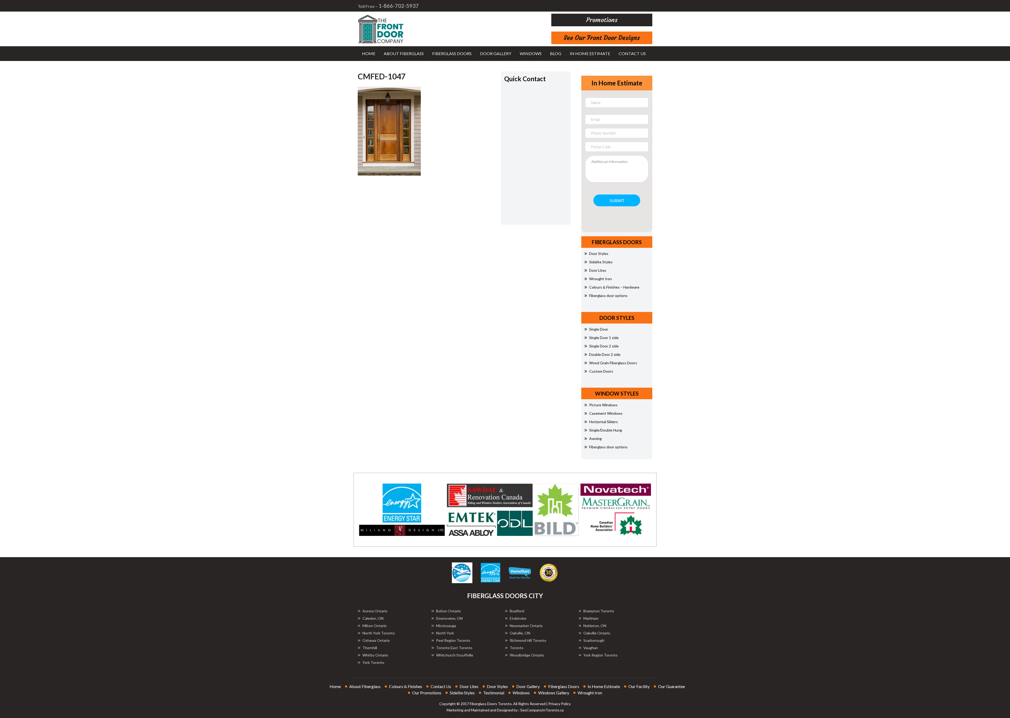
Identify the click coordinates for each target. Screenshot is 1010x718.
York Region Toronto (600, 655)
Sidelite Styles (601, 262)
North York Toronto (378, 633)
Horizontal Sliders (603, 421)
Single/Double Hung (605, 430)
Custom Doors (601, 371)
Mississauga (446, 625)
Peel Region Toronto (453, 640)
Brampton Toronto (598, 611)
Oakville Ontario (596, 633)
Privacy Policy (559, 703)
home (368, 53)
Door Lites (597, 270)
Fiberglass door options (608, 295)
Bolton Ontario (448, 611)
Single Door (598, 329)
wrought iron (590, 692)
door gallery (495, 53)
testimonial (493, 692)
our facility (639, 686)
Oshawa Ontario (376, 640)
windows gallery (553, 692)
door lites (468, 686)
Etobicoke (518, 618)
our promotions (426, 692)
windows (531, 53)
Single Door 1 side (604, 337)
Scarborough (593, 640)
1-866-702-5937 (398, 6)
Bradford (517, 611)
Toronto (516, 647)
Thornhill (369, 647)
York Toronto (373, 662)
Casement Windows (606, 413)
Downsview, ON (449, 618)
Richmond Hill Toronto (528, 640)
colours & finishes (405, 686)
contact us (632, 53)
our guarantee (671, 686)
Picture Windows (603, 405)
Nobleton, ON (594, 625)
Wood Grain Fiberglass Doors (613, 363)
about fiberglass (404, 53)
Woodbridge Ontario (527, 655)
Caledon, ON (372, 618)
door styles (497, 686)
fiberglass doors (452, 53)
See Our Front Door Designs (602, 38)
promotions (602, 20)
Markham (590, 618)
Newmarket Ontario (526, 625)
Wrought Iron (600, 278)
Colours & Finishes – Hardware (614, 287)
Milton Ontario (374, 625)
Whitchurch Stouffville (454, 655)
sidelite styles (462, 692)
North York (445, 633)
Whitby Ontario (375, 655)
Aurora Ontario (374, 611)
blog (555, 53)
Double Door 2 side (604, 354)
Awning (595, 438)
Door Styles (598, 253)
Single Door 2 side (604, 346)
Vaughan (590, 647)
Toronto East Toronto (454, 647)
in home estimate (590, 53)
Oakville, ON (520, 633)
